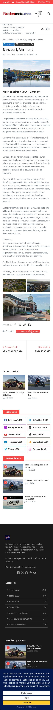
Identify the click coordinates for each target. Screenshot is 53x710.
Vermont (36, 331)
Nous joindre (30, 33)
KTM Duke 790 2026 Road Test (36, 481)
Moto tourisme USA (10, 30)
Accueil (6, 40)
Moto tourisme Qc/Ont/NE (13, 27)
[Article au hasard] (42, 29)
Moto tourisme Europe (12, 33)
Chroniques (7, 25)
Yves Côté (10, 54)
